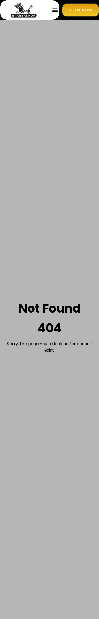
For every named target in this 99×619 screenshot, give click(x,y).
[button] (54, 10)
